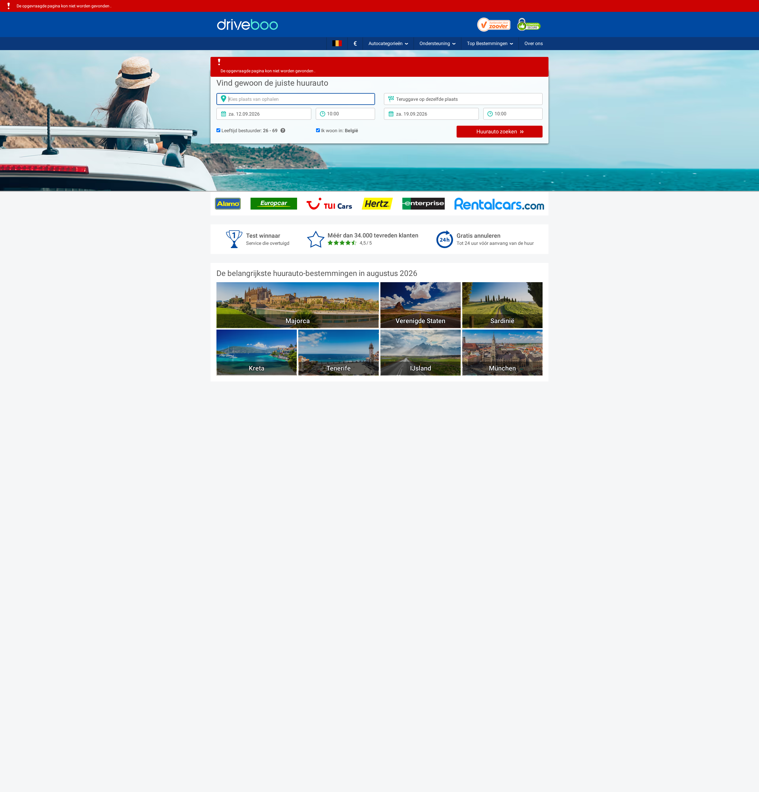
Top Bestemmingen (487, 43)
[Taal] (337, 43)
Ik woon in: (339, 130)
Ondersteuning (435, 43)
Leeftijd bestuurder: (249, 130)
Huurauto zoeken (497, 131)
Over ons (533, 43)
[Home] (247, 24)
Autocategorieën (386, 43)
